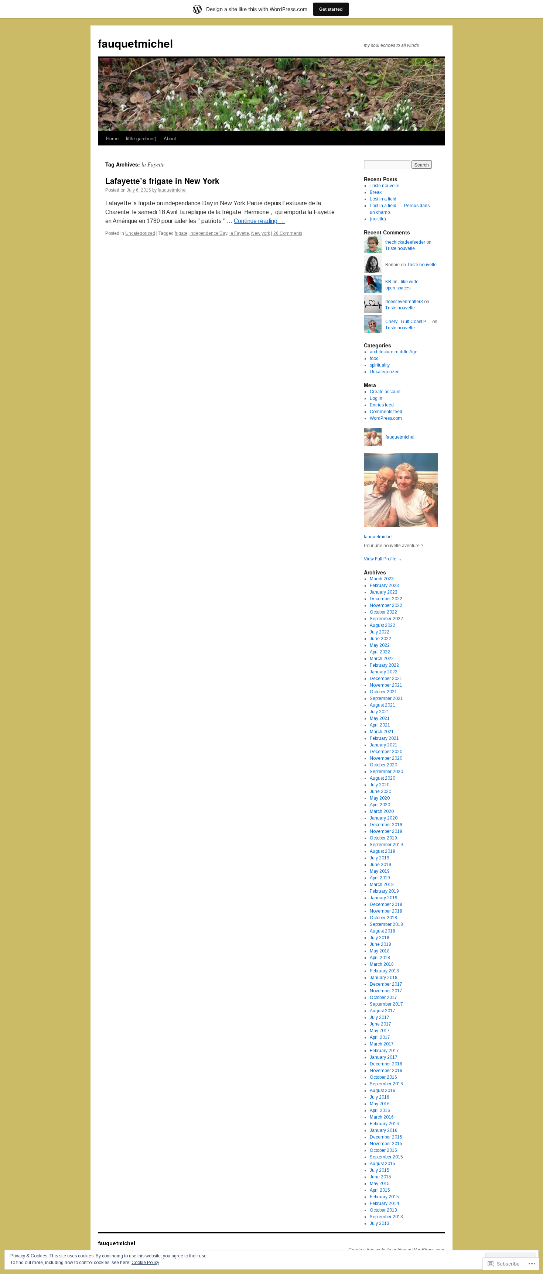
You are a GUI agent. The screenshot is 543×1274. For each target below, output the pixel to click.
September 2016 (386, 1083)
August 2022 (382, 625)
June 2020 (380, 791)
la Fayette (239, 233)
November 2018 (386, 911)
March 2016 (382, 1117)
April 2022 (380, 652)
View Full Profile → (383, 559)
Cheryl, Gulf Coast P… (408, 321)
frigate (181, 233)
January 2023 (383, 592)
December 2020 (386, 751)
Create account (385, 391)
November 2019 (386, 831)
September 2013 (386, 1216)
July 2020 (379, 784)
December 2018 (386, 904)
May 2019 (380, 871)
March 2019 (382, 884)
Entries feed (382, 405)
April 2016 (380, 1110)
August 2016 (382, 1090)
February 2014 (384, 1203)
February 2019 (384, 891)
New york (260, 233)
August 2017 (382, 1010)
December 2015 (386, 1137)
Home (112, 138)
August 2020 (382, 778)
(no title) (378, 219)
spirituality (380, 365)
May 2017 (380, 1030)
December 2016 (386, 1064)
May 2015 (380, 1183)
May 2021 (380, 718)
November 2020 (386, 758)
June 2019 (380, 864)
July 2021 (379, 711)
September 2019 (386, 844)
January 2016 (383, 1130)
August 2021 (382, 705)
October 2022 (383, 612)
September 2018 (386, 924)
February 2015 (384, 1196)
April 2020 (380, 804)
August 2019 (382, 851)
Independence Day (208, 233)
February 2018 (384, 970)
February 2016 (384, 1123)
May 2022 (380, 645)
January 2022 (383, 671)
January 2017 (383, 1057)
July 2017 (379, 1017)
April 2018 (380, 957)
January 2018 (383, 977)
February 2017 (384, 1050)
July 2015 (379, 1170)
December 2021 (386, 678)
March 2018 (382, 964)
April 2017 (380, 1037)
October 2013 (383, 1210)
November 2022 (386, 605)
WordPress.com (386, 418)
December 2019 (386, 824)
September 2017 (386, 1004)
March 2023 (382, 578)
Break (376, 192)
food (374, 358)
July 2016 (379, 1097)
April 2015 (380, 1190)
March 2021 (382, 731)
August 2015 (382, 1163)
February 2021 (384, 738)
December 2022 (386, 598)
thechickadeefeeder (405, 242)
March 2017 (382, 1044)
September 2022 (386, 618)
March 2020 (382, 811)
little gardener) (141, 138)
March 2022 (382, 658)
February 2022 (384, 665)
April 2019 (380, 877)
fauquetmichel (135, 43)
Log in (376, 398)
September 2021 (386, 698)
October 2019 (383, 838)
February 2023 (384, 585)
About (170, 138)
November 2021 (386, 685)
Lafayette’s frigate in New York (162, 180)
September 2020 (386, 771)
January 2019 (383, 897)
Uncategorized (140, 233)
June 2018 (380, 944)
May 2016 (380, 1103)
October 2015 (383, 1150)
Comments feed (386, 411)
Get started (331, 9)
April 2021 (380, 725)
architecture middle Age (393, 351)
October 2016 (383, 1077)
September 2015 (386, 1157)
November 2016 (386, 1070)
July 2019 (379, 858)
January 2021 (383, 745)
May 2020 (380, 798)
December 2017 (386, 984)
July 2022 (379, 632)
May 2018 (380, 951)
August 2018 (382, 931)
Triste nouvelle (384, 185)
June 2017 (380, 1024)
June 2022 (380, 638)
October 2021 (383, 691)
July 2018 (379, 937)
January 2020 (383, 818)
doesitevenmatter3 (404, 301)
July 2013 (379, 1223)
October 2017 (383, 997)
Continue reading (259, 221)
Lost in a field (383, 199)
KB (388, 281)
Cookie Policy (145, 1262)
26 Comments (287, 233)
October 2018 (383, 917)
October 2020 (383, 765)
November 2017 (386, 990)
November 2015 (386, 1143)
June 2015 (380, 1176)
